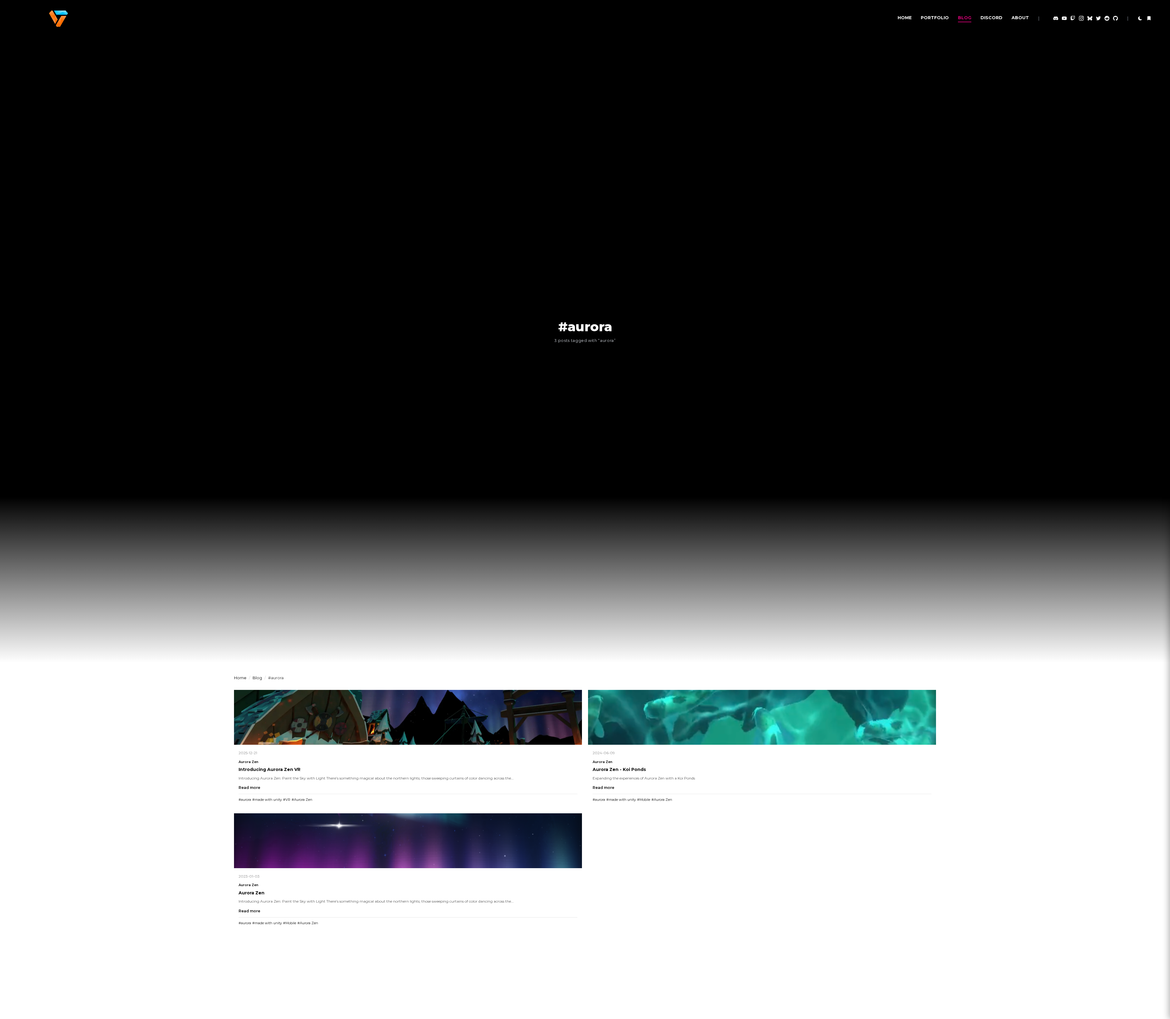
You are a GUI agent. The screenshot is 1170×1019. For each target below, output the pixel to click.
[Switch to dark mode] (1140, 18)
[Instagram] (1081, 18)
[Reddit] (1106, 18)
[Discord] (1055, 18)
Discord (991, 17)
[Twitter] (1098, 18)
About (1020, 17)
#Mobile (643, 799)
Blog (964, 17)
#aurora (245, 799)
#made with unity (267, 799)
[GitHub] (1115, 18)
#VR (286, 799)
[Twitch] (1072, 18)
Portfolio (935, 17)
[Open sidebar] (1149, 18)
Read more (249, 787)
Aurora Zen (248, 762)
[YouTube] (1064, 18)
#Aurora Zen (302, 799)
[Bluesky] (1089, 18)
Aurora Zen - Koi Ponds (619, 769)
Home (905, 17)
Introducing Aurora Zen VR (269, 769)
